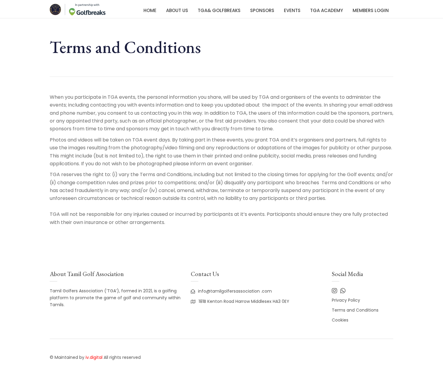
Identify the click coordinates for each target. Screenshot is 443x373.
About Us (177, 10)
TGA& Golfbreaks (219, 10)
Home (149, 10)
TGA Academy (326, 10)
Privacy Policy (346, 300)
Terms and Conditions (355, 310)
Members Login (371, 10)
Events (292, 10)
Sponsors (262, 10)
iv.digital (94, 357)
